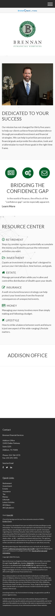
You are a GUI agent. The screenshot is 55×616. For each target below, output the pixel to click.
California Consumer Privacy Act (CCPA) (21, 549)
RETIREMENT (14, 239)
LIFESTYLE (12, 320)
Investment (7, 486)
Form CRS (10, 515)
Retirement (7, 483)
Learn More (8, 206)
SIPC (32, 563)
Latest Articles (8, 502)
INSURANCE (14, 287)
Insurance (7, 491)
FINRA (29, 563)
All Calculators (8, 508)
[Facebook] (3, 467)
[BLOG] (11, 172)
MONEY (12, 305)
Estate (5, 489)
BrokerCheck (7, 521)
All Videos (7, 505)
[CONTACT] (44, 172)
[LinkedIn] (11, 467)
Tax (4, 494)
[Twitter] (7, 467)
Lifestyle (6, 499)
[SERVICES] (28, 172)
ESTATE (11, 272)
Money (5, 497)
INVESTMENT (15, 257)
